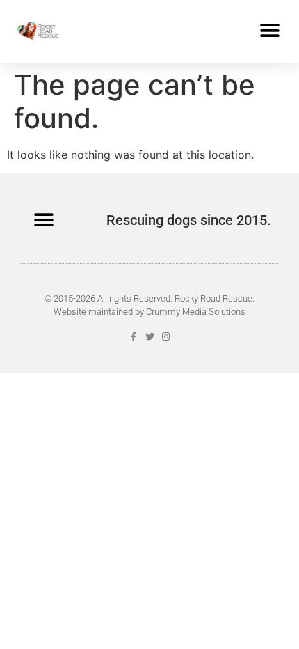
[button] (269, 31)
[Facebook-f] (133, 336)
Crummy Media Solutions (195, 311)
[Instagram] (165, 336)
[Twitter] (149, 336)
